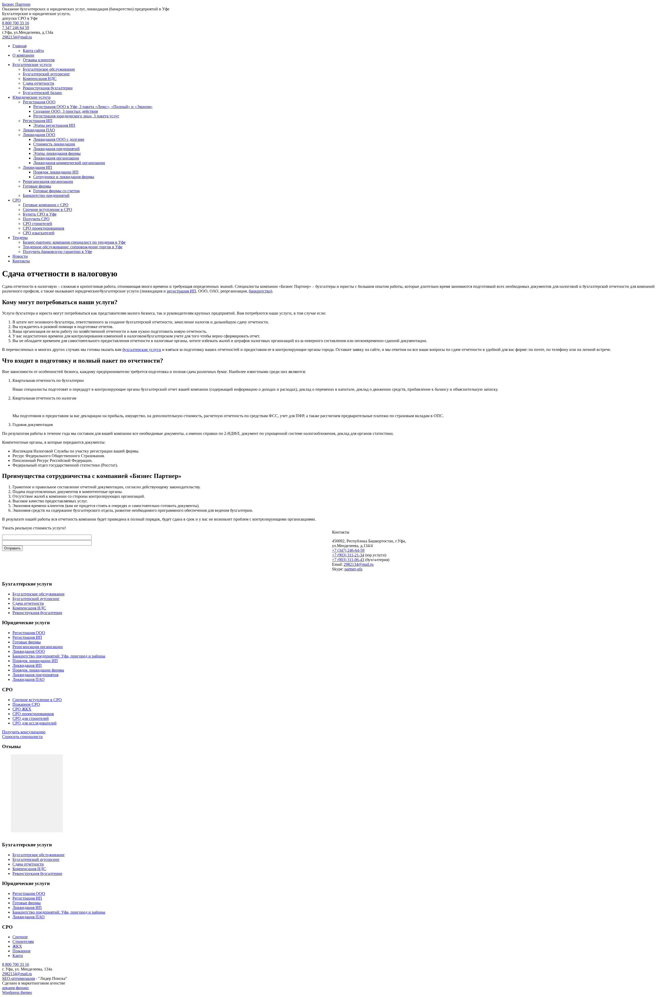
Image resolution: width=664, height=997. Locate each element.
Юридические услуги (31, 97)
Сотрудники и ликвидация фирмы (63, 177)
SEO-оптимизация (18, 978)
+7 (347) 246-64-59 (348, 550)
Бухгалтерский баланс (42, 92)
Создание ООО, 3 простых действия (65, 111)
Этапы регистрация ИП (54, 125)
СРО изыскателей (38, 233)
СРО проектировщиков (43, 228)
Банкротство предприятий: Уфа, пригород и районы (58, 656)
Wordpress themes (17, 992)
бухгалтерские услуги (141, 349)
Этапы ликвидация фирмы (57, 153)
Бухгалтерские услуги (32, 64)
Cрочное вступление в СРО (47, 209)
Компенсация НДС (40, 78)
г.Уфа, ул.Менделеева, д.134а (27, 32)
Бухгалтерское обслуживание (49, 69)
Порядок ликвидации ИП (56, 172)
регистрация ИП (181, 291)
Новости (20, 256)
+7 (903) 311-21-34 (348, 555)
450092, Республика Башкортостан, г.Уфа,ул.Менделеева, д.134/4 (369, 543)
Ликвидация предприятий (56, 149)
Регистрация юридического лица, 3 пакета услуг (76, 116)
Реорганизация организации (48, 181)
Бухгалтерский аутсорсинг (46, 74)
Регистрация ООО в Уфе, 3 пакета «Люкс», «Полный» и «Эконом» (93, 106)
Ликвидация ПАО (39, 130)
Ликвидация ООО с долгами (58, 139)
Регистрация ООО (39, 102)
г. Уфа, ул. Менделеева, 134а (27, 969)
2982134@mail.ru (17, 37)
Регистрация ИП (37, 120)
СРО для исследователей (34, 723)
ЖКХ (17, 946)
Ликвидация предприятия (35, 675)
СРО (16, 200)
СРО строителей (37, 223)
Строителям (23, 941)
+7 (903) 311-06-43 (348, 559)
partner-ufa (353, 569)
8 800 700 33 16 (15, 23)
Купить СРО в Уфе (40, 214)
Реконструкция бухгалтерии (48, 88)
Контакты (21, 261)
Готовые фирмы (37, 186)
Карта (17, 955)
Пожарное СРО (26, 704)
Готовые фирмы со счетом (56, 191)
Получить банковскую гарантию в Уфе (57, 251)
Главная (19, 46)
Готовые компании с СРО (45, 205)
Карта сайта (33, 50)
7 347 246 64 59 (15, 27)
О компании (23, 55)
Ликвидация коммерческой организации (69, 163)
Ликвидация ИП (37, 167)
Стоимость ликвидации (54, 144)
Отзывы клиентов (39, 60)
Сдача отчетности (38, 83)
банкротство (260, 291)
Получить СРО (36, 219)
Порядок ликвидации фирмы (38, 670)
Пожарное (21, 951)
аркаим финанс (15, 988)
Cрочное (20, 937)
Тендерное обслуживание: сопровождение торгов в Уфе (72, 247)
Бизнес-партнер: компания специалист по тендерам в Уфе (74, 242)
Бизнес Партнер (16, 4)
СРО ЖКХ (21, 709)
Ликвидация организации (56, 158)
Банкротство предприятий (46, 195)
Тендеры (20, 237)
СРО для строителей (30, 718)
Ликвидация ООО (39, 134)
